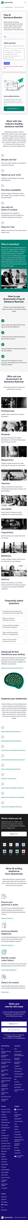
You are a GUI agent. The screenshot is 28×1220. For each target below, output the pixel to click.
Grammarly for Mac (6, 1059)
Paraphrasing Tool (5, 1127)
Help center (4, 1197)
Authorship (4, 1162)
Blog (15, 1079)
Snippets (3, 1154)
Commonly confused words (19, 1090)
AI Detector (5, 992)
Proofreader (4, 1188)
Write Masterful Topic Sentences (11, 741)
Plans (15, 1049)
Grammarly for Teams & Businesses (19, 1055)
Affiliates (16, 1126)
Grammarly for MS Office (5, 1081)
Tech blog (16, 1082)
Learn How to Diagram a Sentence (11, 807)
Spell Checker (4, 1175)
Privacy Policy (17, 1036)
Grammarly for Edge (6, 1078)
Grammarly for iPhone (4, 1093)
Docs (2, 1049)
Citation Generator (5, 1122)
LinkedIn (5, 1210)
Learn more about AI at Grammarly (12, 668)
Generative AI (17, 1071)
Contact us (3, 1199)
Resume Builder (5, 1172)
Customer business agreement (18, 1140)
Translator (3, 1130)
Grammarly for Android (4, 1100)
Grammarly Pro (18, 1051)
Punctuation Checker (4, 1181)
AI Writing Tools (5, 1135)
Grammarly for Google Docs (4, 1085)
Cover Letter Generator (8, 970)
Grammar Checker (7, 918)
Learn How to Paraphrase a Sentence (12, 788)
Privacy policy (17, 1134)
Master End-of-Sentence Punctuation (12, 797)
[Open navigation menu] (25, 2)
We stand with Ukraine (17, 1115)
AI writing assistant (18, 1074)
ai (1, 7)
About (15, 1112)
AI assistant (17, 1066)
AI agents (3, 1114)
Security (16, 1147)
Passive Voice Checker (4, 1185)
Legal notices (17, 1153)
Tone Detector (4, 1138)
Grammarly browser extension (6, 1063)
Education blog (17, 1084)
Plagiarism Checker (7, 945)
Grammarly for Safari (4, 1071)
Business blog (17, 1087)
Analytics (3, 1156)
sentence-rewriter (19, 7)
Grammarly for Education (17, 1063)
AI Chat (3, 1133)
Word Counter (4, 1141)
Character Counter (5, 1143)
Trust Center (17, 1132)
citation (22, 585)
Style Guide (4, 1151)
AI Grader (3, 1167)
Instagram (5, 1204)
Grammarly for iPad (6, 1096)
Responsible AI (17, 1118)
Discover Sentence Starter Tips (10, 769)
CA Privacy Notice (20, 1038)
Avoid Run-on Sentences (8, 778)
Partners (16, 1129)
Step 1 (5, 36)
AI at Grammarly (18, 1068)
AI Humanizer (4, 1120)
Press (15, 1124)
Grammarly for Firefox (4, 1074)
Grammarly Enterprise (17, 1059)
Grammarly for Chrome (4, 1067)
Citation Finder (4, 1164)
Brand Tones (4, 1159)
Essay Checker (4, 1125)
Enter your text (10, 43)
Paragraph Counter (6, 1146)
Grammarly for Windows (4, 1056)
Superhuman (19, 1109)
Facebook (5, 1202)
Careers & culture (18, 1121)
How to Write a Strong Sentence (11, 731)
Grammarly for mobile (4, 1089)
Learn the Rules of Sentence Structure (13, 760)
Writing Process (18, 1076)
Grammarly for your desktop (6, 1052)
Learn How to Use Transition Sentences (13, 750)
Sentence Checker (5, 1177)
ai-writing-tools (8, 7)
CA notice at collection (17, 1144)
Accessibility (17, 1150)
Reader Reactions (5, 1169)
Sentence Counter (5, 1148)
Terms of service (18, 1137)
